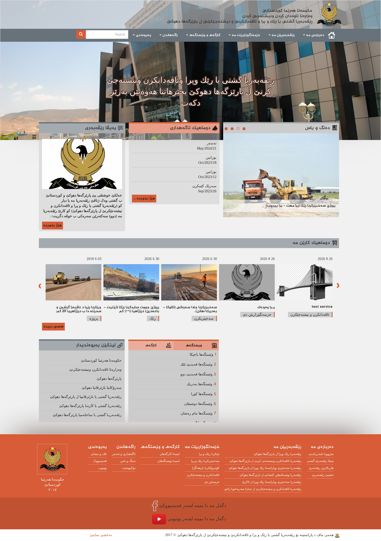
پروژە (93, 318)
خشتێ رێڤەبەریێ (323, 475)
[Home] (331, 14)
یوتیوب (102, 468)
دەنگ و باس (128, 461)
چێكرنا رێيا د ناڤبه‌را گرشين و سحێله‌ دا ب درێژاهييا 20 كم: (78, 309)
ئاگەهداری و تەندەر (124, 454)
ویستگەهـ (194, 345)
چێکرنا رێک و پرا (209, 454)
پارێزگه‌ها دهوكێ (109, 379)
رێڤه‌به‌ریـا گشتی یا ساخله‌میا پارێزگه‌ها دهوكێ (87, 415)
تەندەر (211, 143)
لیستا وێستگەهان (168, 461)
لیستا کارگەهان (170, 454)
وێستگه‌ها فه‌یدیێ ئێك (196, 364)
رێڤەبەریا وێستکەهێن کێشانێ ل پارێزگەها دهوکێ (270, 475)
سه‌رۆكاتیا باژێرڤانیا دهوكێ (102, 388)
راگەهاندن (169, 35)
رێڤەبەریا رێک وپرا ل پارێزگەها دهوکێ (277, 454)
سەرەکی (332, 35)
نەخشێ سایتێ (101, 535)
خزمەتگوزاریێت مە (245, 35)
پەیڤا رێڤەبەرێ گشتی (320, 461)
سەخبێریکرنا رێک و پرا (205, 461)
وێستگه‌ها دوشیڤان (198, 404)
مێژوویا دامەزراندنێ (321, 454)
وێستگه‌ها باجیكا (201, 354)
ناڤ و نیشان (99, 454)
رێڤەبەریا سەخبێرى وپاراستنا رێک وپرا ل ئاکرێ (271, 482)
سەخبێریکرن (204, 318)
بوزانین (211, 157)
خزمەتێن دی (212, 482)
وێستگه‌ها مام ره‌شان (197, 413)
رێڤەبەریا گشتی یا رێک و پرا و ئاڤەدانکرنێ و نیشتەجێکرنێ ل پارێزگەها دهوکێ (239, 10)
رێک (153, 318)
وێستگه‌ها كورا (202, 394)
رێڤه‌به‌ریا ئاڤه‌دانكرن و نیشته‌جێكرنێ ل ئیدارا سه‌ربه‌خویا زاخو (263, 489)
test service (322, 307)
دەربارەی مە (314, 35)
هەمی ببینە (53, 326)
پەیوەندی (143, 35)
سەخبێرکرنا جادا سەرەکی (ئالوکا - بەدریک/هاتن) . (190, 309)
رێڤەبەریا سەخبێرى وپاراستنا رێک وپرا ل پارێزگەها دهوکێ (265, 468)
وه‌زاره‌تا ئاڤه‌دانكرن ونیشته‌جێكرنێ (95, 369)
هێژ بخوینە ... (144, 198)
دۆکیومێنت (129, 468)
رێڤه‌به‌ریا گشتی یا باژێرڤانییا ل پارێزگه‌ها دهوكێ (86, 397)
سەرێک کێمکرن (204, 186)
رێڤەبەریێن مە (283, 35)
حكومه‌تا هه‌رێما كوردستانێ (101, 360)
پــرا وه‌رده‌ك (266, 307)
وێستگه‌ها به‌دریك (199, 384)
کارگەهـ (151, 345)
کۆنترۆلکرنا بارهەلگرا (206, 468)
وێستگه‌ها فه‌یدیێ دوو (196, 374)
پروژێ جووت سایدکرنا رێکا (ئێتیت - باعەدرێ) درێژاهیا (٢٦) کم (131, 309)
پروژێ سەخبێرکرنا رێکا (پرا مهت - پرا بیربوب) (300, 205)
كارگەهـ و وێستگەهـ (204, 35)
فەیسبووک (100, 461)
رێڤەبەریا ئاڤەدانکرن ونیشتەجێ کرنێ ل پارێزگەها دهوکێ (265, 461)
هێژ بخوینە (52, 225)
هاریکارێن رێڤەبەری (321, 468)
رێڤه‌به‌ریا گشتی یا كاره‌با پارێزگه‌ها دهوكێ (90, 406)
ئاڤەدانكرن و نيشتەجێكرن (310, 315)
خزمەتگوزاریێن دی (257, 315)
